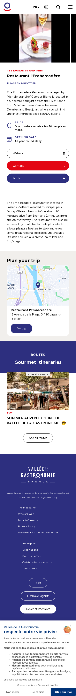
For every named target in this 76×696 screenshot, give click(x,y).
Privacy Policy (26, 526)
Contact (18, 165)
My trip (21, 328)
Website (18, 153)
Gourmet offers (31, 556)
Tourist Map (29, 568)
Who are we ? (26, 514)
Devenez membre (38, 609)
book (16, 178)
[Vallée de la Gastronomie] (5, 7)
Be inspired (29, 543)
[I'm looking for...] (58, 7)
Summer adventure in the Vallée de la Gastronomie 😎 (36, 420)
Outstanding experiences (37, 562)
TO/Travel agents (38, 596)
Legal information (29, 520)
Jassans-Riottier (23, 83)
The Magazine (27, 507)
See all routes (38, 438)
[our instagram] (46, 7)
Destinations (30, 549)
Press (38, 582)
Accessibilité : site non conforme (38, 532)
